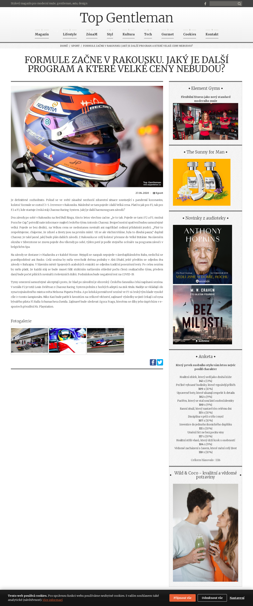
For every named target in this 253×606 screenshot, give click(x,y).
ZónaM (91, 33)
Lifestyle (70, 33)
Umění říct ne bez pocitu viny (205, 432)
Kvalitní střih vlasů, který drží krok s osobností (205, 440)
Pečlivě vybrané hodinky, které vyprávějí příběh (205, 385)
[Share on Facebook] (153, 364)
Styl (110, 33)
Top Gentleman (127, 18)
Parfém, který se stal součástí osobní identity (205, 400)
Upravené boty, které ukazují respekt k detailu (206, 393)
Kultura (129, 33)
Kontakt (212, 33)
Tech (148, 33)
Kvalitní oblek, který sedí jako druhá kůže (206, 377)
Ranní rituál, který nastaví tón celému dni (205, 408)
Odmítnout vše (212, 598)
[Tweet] (160, 364)
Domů (64, 45)
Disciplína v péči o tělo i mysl (205, 416)
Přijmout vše (183, 598)
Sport (75, 45)
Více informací (52, 600)
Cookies (189, 33)
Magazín (42, 33)
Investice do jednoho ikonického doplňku (205, 424)
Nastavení (237, 598)
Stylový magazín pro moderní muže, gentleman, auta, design (49, 3)
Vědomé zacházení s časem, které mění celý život (206, 448)
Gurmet (167, 33)
